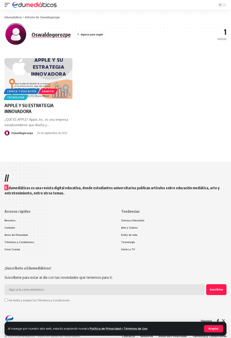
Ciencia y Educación (21, 91)
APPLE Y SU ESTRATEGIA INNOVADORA (29, 108)
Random (48, 91)
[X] (223, 321)
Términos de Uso (135, 328)
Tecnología (16, 97)
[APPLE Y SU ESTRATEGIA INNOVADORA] (38, 78)
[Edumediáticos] (34, 5)
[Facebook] (218, 321)
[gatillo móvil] (8, 5)
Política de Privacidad (105, 328)
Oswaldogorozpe (22, 133)
